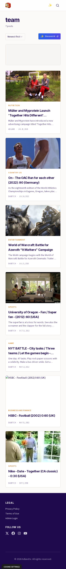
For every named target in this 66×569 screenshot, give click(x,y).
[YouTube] (25, 533)
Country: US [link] (15, 172)
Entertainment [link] (16, 240)
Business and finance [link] (19, 410)
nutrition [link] (14, 105)
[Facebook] (13, 533)
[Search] (57, 5)
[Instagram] (19, 533)
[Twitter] (7, 533)
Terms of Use (12, 513)
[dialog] (12, 566)
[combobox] (15, 36)
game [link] (11, 343)
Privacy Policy (12, 509)
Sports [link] (12, 307)
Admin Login (11, 518)
